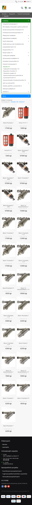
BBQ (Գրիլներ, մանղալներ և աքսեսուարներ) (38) (15, 27)
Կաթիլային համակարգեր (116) (11, 69)
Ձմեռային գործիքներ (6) (9, 88)
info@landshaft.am (8, 464)
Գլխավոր (4, 14)
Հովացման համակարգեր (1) (10, 24)
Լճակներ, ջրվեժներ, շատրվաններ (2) (12, 86)
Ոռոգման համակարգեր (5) (10, 64)
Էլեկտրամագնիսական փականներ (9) (13, 75)
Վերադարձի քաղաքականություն (11, 476)
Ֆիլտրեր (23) (6, 66)
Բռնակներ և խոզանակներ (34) (11, 61)
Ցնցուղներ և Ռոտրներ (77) (10, 71)
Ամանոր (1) (5, 91)
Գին (17, 102)
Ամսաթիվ (13, 102)
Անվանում (21, 102)
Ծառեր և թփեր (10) (7, 52)
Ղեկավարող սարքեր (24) (9, 73)
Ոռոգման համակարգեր (23, 14)
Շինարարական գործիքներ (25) (11, 58)
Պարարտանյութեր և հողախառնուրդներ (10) (14, 80)
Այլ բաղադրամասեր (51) (9, 77)
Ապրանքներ (5, 447)
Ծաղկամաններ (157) (8, 50)
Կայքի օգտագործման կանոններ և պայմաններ (14, 474)
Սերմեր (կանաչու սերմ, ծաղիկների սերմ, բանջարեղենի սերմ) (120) (13, 45)
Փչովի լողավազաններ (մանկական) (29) (13, 29)
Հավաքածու (12, 14)
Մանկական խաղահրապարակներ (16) (13, 32)
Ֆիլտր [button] (16, 96)
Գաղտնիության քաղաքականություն (12, 471)
